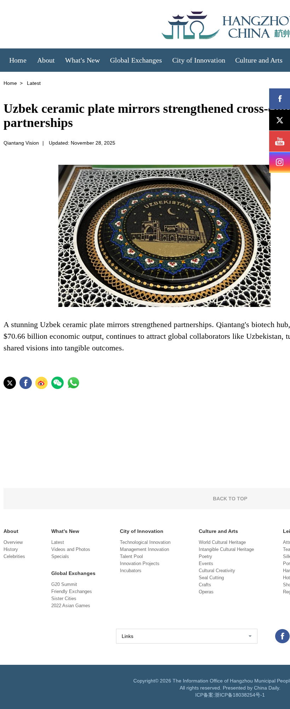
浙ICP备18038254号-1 (240, 695)
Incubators (130, 570)
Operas (206, 591)
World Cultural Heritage (222, 542)
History (11, 549)
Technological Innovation (145, 542)
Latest (57, 542)
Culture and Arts (218, 531)
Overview (13, 542)
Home (10, 83)
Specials (60, 556)
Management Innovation (144, 549)
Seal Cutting (211, 577)
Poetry (205, 556)
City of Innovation (141, 531)
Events (206, 563)
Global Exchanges (73, 573)
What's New (65, 531)
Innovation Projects (140, 563)
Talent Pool (131, 556)
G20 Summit (64, 584)
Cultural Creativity (217, 570)
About (11, 531)
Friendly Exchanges (71, 591)
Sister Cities (63, 598)
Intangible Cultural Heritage (226, 549)
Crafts (205, 584)
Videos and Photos (70, 549)
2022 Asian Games (70, 605)
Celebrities (14, 556)
